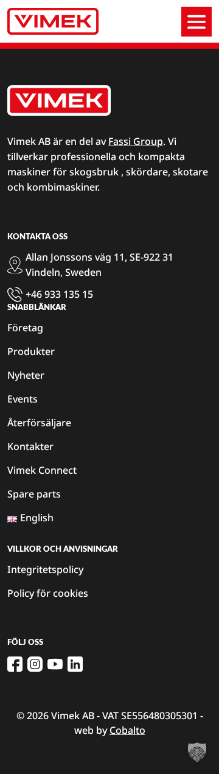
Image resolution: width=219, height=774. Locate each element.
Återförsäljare (39, 422)
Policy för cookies (47, 593)
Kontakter (30, 446)
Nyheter (25, 375)
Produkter (31, 351)
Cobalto (127, 730)
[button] (197, 752)
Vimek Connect (42, 470)
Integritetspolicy (45, 569)
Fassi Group (135, 141)
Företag (25, 327)
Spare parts (34, 494)
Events (22, 399)
